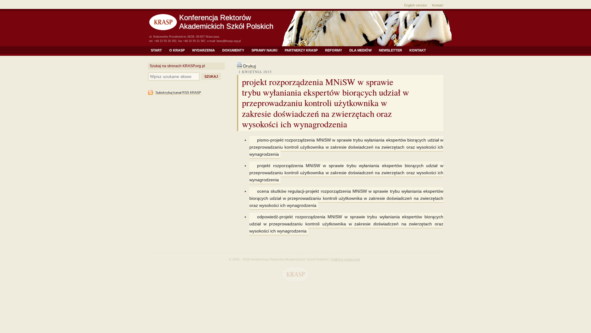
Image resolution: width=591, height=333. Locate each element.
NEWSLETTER (390, 50)
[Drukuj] (239, 66)
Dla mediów (360, 50)
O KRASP (177, 50)
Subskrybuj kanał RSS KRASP (178, 92)
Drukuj (249, 66)
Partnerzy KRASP (301, 50)
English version (415, 5)
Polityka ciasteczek (345, 259)
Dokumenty (233, 50)
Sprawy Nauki (264, 50)
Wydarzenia (203, 50)
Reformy (333, 50)
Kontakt (437, 5)
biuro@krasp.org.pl (229, 41)
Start (156, 50)
